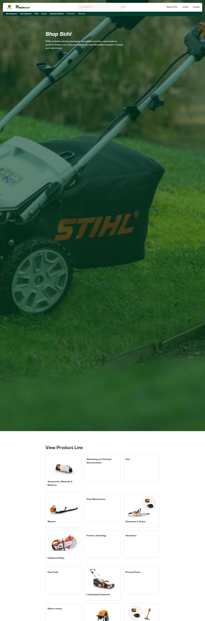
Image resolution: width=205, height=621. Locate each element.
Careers (186, 7)
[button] (196, 7)
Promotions (71, 14)
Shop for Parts (172, 7)
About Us (81, 14)
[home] (23, 7)
